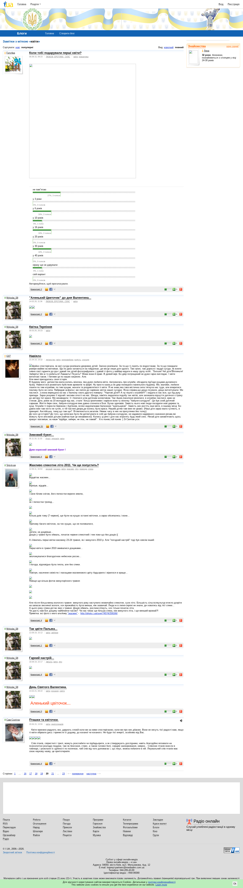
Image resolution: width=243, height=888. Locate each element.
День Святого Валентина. (48, 687)
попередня (77, 773)
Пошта (6, 819)
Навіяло (35, 356)
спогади (85, 360)
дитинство (50, 360)
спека (90, 469)
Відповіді (128, 835)
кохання (55, 691)
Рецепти (67, 835)
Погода (66, 823)
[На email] (46, 289)
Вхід (221, 4)
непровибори (67, 360)
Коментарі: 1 (36, 645)
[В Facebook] (50, 289)
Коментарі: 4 (36, 457)
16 (25, 773)
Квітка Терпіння (40, 327)
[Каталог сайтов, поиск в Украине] (231, 848)
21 (52, 773)
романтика (83, 57)
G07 (8, 356)
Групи (156, 835)
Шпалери (38, 831)
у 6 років (37, 208)
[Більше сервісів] (54, 289)
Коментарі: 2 (36, 289)
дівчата (49, 662)
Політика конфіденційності (40, 852)
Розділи (34, 4)
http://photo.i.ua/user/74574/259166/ (99, 613)
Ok (234, 883)
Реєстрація (233, 4)
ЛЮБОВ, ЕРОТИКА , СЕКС (58, 57)
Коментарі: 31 (37, 426)
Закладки (158, 819)
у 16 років (38, 227)
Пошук (66, 819)
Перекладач (9, 827)
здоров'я (55, 439)
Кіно (155, 831)
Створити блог (67, 33)
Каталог (127, 819)
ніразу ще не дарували (45, 265)
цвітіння (54, 633)
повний (179, 47)
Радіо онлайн (207, 821)
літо (76, 469)
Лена (206, 50)
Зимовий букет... (41, 434)
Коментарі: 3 (36, 343)
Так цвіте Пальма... (43, 629)
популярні (27, 47)
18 (36, 773)
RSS (5, 823)
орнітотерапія (57, 724)
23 (63, 773)
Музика (97, 835)
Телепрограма (130, 823)
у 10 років (38, 217)
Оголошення (39, 823)
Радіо (6, 839)
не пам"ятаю (39, 189)
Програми (98, 819)
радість (77, 360)
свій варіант (39, 274)
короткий (168, 47)
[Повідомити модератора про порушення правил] (181, 289)
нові (17, 47)
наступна (91, 773)
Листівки (67, 831)
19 (41, 773)
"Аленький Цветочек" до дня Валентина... (60, 297)
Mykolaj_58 (12, 297)
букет (48, 439)
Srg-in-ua (11, 465)
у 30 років (38, 246)
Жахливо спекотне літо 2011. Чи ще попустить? (64, 465)
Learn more (161, 884)
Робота (36, 819)
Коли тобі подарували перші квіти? (55, 53)
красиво (70, 469)
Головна (21, 4)
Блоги (156, 827)
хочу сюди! (232, 46)
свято (62, 691)
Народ (36, 827)
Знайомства (197, 46)
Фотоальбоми (130, 827)
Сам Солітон (13, 719)
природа (83, 469)
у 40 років (38, 255)
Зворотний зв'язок (12, 852)
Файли (36, 835)
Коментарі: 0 (36, 711)
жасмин (56, 469)
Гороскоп (97, 823)
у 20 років (38, 236)
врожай (49, 469)
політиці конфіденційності (162, 882)
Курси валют (160, 823)
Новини (127, 831)
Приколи (67, 827)
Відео (6, 831)
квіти (75, 57)
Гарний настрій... (41, 658)
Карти (96, 831)
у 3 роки (37, 199)
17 (30, 773)
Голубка (10, 53)
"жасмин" (73, 613)
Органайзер (9, 835)
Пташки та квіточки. (44, 719)
